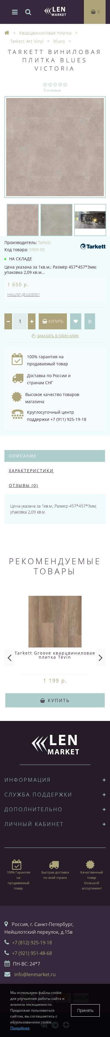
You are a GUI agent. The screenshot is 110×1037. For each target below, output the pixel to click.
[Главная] (7, 33)
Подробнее (20, 1028)
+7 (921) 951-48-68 (32, 953)
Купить (55, 321)
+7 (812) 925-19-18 (32, 942)
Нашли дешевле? (23, 294)
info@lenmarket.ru (35, 974)
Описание (23, 456)
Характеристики (31, 470)
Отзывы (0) (23, 485)
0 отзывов (52, 90)
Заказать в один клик (58, 335)
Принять (85, 1010)
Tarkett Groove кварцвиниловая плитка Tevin (55, 655)
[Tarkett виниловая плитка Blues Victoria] (55, 147)
